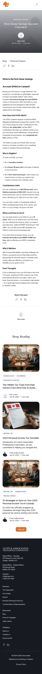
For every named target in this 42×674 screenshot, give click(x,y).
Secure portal (7, 638)
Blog (5, 61)
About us (6, 631)
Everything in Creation (25, 659)
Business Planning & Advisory (13, 601)
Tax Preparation (8, 590)
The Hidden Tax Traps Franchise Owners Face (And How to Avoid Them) (19, 388)
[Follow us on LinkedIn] (8, 644)
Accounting (6, 593)
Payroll (5, 597)
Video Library (7, 621)
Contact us (6, 634)
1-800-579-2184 (8, 579)
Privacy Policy (21, 664)
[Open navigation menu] (36, 4)
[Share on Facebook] (8, 66)
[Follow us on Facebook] (4, 644)
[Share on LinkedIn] (13, 66)
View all (21, 529)
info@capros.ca (8, 576)
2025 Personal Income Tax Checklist (21, 438)
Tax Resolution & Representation (14, 604)
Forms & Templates (9, 617)
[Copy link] (4, 66)
